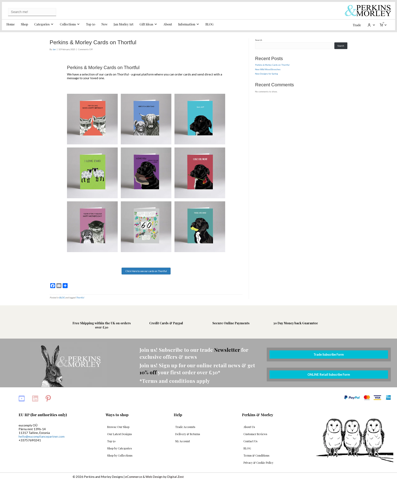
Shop (24, 24)
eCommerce (133, 476)
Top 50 (90, 24)
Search (258, 40)
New (104, 24)
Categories (42, 24)
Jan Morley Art (123, 24)
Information (186, 24)
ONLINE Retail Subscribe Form (329, 374)
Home (11, 24)
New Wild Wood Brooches (268, 69)
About (167, 24)
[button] (374, 25)
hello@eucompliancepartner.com (42, 436)
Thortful (80, 297)
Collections (68, 24)
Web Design (154, 476)
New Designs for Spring (266, 73)
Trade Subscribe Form (329, 354)
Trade (357, 25)
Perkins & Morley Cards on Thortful (272, 64)
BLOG (209, 24)
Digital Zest (175, 476)
